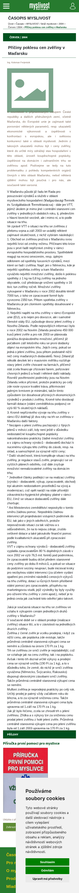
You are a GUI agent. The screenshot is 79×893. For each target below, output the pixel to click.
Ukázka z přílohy (12, 819)
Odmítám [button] (47, 870)
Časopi (20, 24)
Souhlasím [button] (47, 862)
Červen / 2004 (15, 27)
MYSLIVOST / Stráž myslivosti (41, 24)
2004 (61, 24)
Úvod (10, 24)
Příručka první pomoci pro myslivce (31, 743)
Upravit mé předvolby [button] (47, 878)
